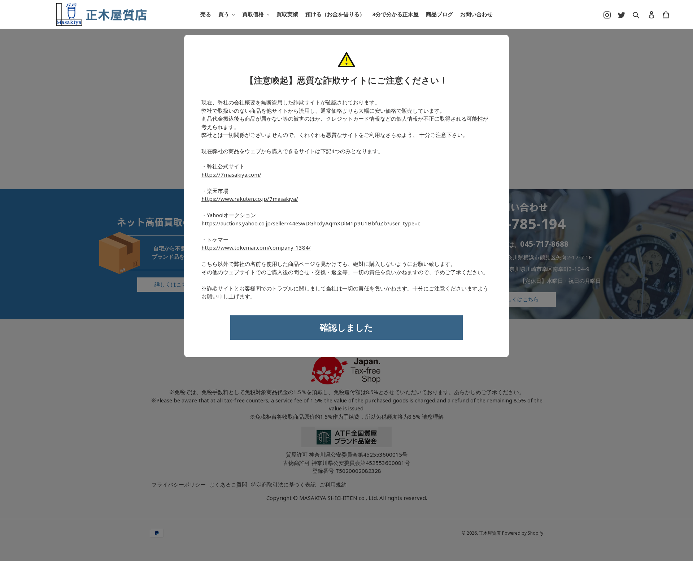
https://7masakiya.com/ (231, 175)
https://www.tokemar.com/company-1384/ (256, 248)
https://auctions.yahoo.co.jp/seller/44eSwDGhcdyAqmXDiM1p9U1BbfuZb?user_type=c (310, 224)
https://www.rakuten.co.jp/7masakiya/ (249, 199)
